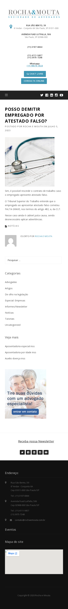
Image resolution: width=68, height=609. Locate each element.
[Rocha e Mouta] (34, 13)
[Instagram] (56, 95)
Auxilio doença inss (15, 358)
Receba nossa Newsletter (36, 441)
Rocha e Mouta (33, 126)
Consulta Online (34, 80)
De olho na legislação (16, 294)
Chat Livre (36, 73)
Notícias (13, 226)
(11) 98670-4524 (35, 65)
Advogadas (11, 282)
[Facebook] (46, 95)
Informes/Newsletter (16, 306)
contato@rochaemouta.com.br (30, 519)
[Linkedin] (51, 95)
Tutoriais (9, 318)
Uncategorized (12, 324)
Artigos (9, 288)
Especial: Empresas (15, 300)
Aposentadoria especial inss (20, 346)
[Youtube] (61, 95)
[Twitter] (41, 95)
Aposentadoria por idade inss (20, 352)
